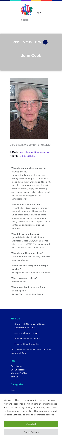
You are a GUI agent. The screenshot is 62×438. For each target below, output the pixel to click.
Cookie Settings (31, 432)
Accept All (31, 424)
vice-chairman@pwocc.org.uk (34, 152)
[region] (31, 416)
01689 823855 (27, 156)
